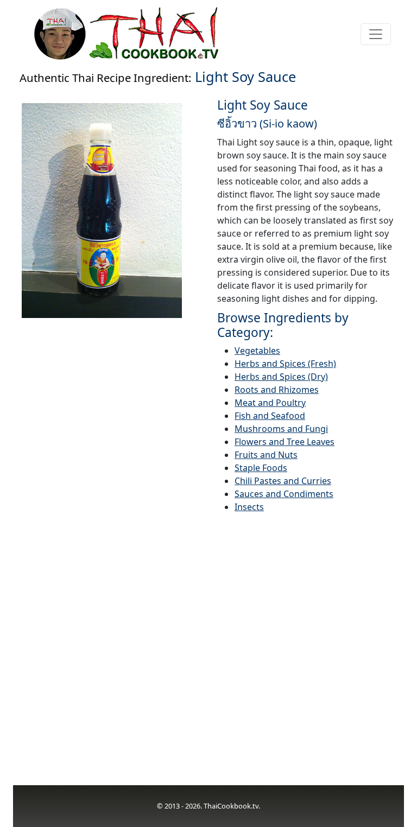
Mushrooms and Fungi (281, 429)
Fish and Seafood (270, 416)
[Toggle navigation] (376, 34)
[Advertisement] (208, 655)
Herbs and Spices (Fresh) (285, 364)
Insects (249, 507)
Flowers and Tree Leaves (284, 442)
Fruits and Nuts (266, 455)
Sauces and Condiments (284, 494)
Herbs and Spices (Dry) (281, 377)
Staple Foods (261, 468)
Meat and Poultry (270, 403)
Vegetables (257, 351)
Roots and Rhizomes (277, 390)
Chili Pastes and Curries (283, 481)
